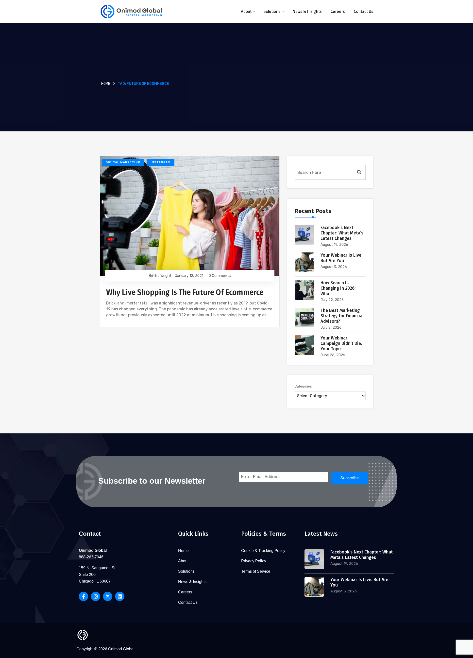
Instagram (160, 162)
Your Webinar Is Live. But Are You (341, 257)
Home (105, 84)
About (246, 11)
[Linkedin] (119, 596)
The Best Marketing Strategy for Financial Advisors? (342, 316)
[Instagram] (95, 596)
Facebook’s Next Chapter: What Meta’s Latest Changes (342, 233)
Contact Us (363, 11)
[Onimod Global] (131, 12)
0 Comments (220, 275)
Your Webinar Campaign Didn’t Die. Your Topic (341, 343)
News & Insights (307, 11)
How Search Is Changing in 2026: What (338, 288)
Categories (303, 386)
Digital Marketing (123, 162)
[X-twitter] (107, 596)
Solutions (272, 11)
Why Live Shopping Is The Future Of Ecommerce (184, 292)
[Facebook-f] (83, 596)
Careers (338, 11)
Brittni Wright (160, 275)
